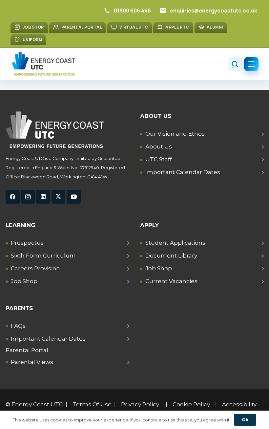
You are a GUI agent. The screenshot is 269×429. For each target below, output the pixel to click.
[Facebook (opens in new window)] (13, 197)
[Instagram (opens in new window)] (28, 197)
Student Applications (175, 242)
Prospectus (27, 242)
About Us (158, 146)
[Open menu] (251, 64)
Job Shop (24, 281)
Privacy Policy (140, 404)
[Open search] (235, 64)
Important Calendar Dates (182, 172)
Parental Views (32, 362)
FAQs (18, 326)
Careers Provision (35, 268)
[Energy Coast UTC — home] (43, 64)
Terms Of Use (92, 404)
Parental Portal (27, 350)
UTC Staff (158, 159)
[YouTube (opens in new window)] (74, 197)
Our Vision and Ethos (175, 133)
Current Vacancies (171, 281)
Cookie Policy (191, 404)
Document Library (171, 255)
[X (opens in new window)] (59, 197)
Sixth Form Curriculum (43, 255)
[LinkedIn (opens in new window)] (43, 197)
